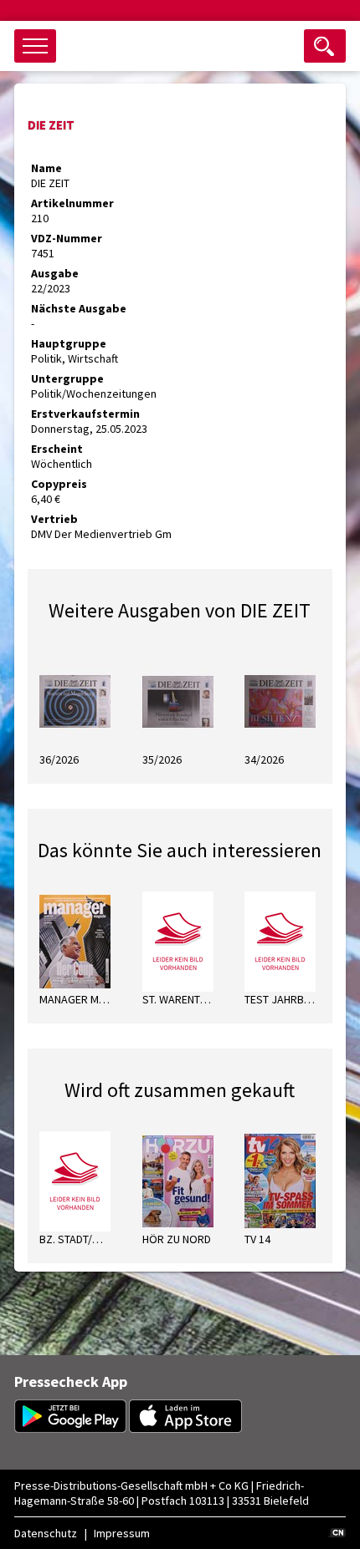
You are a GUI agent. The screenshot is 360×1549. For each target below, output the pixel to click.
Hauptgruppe (68, 343)
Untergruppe (67, 378)
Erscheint (57, 448)
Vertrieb (54, 518)
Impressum (122, 1533)
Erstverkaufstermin (85, 413)
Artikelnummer (72, 203)
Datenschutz (45, 1533)
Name (46, 167)
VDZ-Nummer (66, 238)
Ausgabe (55, 273)
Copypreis (59, 483)
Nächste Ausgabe (78, 308)
